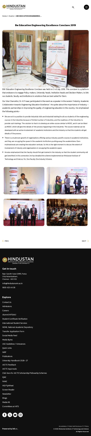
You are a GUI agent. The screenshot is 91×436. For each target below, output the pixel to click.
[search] (73, 7)
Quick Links (7, 348)
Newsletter (6, 394)
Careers (5, 310)
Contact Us (6, 302)
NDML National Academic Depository (17, 327)
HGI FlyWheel (7, 385)
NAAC (4, 381)
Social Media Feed (9, 335)
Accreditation (63, 426)
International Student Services (14, 323)
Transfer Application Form (13, 331)
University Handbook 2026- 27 (15, 360)
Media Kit (6, 402)
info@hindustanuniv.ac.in (12, 283)
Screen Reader (8, 389)
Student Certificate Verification (14, 319)
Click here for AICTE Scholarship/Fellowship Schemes (24, 373)
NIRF (4, 352)
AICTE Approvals (9, 369)
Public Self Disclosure (75, 426)
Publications (7, 356)
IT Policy (86, 426)
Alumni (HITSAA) (9, 314)
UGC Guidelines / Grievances (13, 344)
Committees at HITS (10, 406)
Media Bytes (7, 339)
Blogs (4, 398)
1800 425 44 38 (8, 287)
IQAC (4, 377)
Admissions (7, 306)
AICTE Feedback (9, 365)
